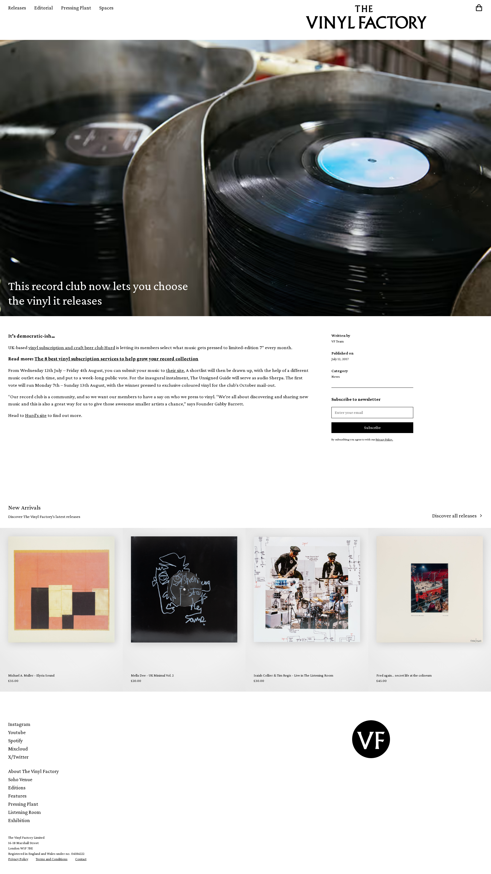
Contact (80, 859)
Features (17, 796)
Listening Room (24, 812)
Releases (17, 7)
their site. (175, 370)
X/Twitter (18, 757)
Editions (17, 787)
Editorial (43, 7)
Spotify (15, 740)
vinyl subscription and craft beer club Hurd (71, 347)
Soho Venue (20, 779)
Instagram (19, 724)
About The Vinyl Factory (33, 771)
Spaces (106, 7)
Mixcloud (18, 748)
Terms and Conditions (52, 859)
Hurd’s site (36, 415)
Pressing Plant (76, 7)
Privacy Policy (18, 859)
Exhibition (19, 820)
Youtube (17, 732)
